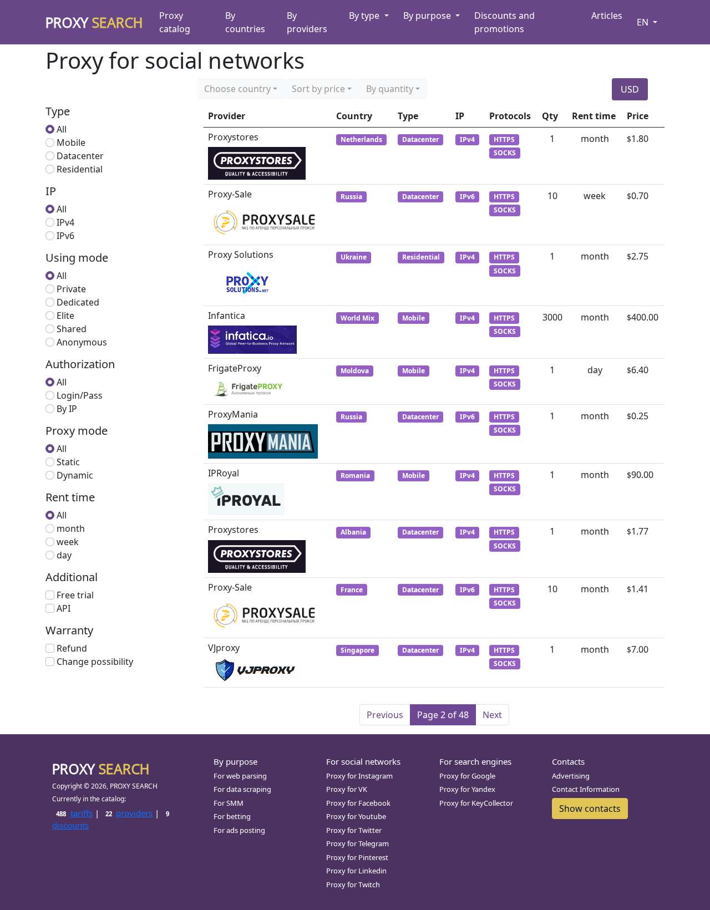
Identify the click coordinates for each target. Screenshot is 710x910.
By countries (245, 22)
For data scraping (242, 789)
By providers (307, 22)
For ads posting (239, 830)
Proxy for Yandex (467, 789)
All (62, 129)
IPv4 (65, 222)
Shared (72, 329)
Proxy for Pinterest (357, 857)
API (63, 608)
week (68, 542)
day (64, 555)
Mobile (71, 142)
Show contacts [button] (590, 808)
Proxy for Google (467, 776)
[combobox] (241, 88)
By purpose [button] (428, 15)
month (71, 528)
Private (71, 289)
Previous (385, 715)
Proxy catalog (174, 22)
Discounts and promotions (504, 22)
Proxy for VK (346, 789)
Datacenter (80, 156)
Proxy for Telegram (357, 843)
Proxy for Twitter (354, 830)
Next (492, 715)
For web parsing (240, 776)
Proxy (94, 22)
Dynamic (75, 475)
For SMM (229, 803)
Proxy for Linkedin (356, 871)
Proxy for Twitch (353, 884)
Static (68, 462)
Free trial (75, 595)
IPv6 (65, 236)
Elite (65, 315)
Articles (606, 15)
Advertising (571, 776)
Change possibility (95, 661)
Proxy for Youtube (356, 816)
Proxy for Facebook (358, 803)
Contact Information (586, 789)
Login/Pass (80, 395)
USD (630, 89)
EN (644, 22)
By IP (67, 409)
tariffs (74, 813)
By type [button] (365, 15)
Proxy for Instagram (359, 776)
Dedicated (78, 302)
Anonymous (82, 342)
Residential (80, 169)
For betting (232, 816)
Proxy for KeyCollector (476, 803)
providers (129, 813)
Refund (72, 648)
